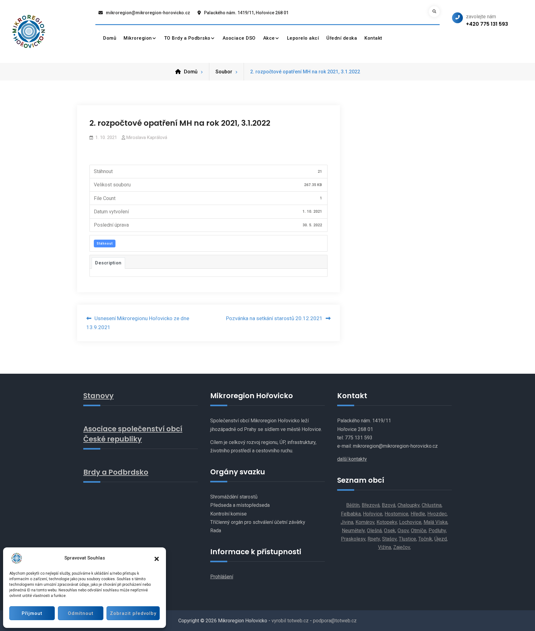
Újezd (440, 539)
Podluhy (437, 530)
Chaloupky (409, 505)
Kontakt (373, 38)
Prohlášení (221, 577)
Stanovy (98, 396)
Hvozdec (437, 514)
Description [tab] (108, 263)
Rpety (374, 539)
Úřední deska (341, 38)
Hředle (418, 514)
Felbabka (351, 514)
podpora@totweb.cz (335, 621)
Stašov (389, 539)
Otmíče (418, 530)
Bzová (388, 505)
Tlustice (407, 539)
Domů (109, 38)
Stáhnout (105, 243)
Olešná (374, 530)
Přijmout (32, 613)
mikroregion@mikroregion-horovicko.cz (148, 12)
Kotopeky (386, 522)
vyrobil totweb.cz (290, 621)
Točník (425, 539)
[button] (157, 558)
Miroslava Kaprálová (146, 137)
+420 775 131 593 (487, 24)
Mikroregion (138, 38)
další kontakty (352, 459)
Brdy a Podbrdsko (115, 472)
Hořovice (372, 514)
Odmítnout (81, 613)
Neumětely (353, 530)
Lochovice (410, 522)
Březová (371, 505)
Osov (403, 530)
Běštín (352, 505)
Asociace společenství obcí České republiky (132, 434)
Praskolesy (353, 539)
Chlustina (431, 505)
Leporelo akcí (303, 38)
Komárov (364, 522)
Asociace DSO (239, 38)
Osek (389, 530)
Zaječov (401, 547)
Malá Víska (435, 522)
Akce (269, 38)
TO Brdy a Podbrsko (187, 38)
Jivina (347, 522)
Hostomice (396, 514)
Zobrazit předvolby (133, 613)
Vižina (384, 547)
